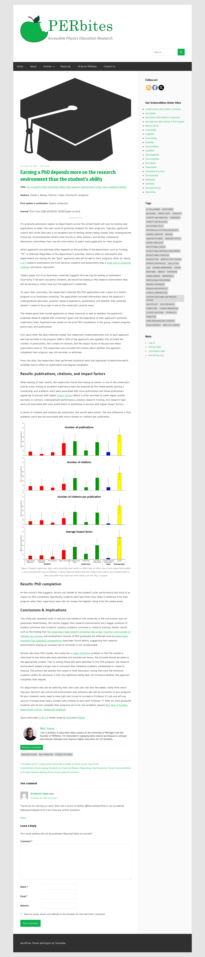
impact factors (65, 395)
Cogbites (149, 133)
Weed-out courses (171, 325)
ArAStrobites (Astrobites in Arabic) (163, 109)
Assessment (167, 209)
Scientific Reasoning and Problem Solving (161, 298)
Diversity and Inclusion (156, 222)
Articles (47, 66)
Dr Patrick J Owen (40, 793)
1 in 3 (23, 262)
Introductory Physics (156, 263)
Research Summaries (31, 747)
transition (151, 317)
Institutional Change (155, 247)
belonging (151, 213)
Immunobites (152, 158)
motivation (172, 272)
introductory (152, 259)
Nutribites (150, 163)
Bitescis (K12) (152, 125)
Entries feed (155, 346)
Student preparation (169, 308)
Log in (152, 342)
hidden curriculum (154, 243)
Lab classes (173, 263)
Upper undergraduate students (160, 321)
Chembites (150, 129)
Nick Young (45, 166)
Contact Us (109, 66)
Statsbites (150, 192)
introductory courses (171, 259)
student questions (155, 312)
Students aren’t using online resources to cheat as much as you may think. (60, 763)
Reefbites (150, 179)
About (33, 66)
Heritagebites (152, 154)
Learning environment (162, 268)
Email (24, 896)
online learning (153, 276)
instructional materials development (163, 251)
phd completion (46, 754)
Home (20, 66)
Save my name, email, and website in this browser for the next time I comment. (64, 914)
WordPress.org (156, 355)
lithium (177, 268)
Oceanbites (151, 167)
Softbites (150, 183)
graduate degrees (154, 238)
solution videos (167, 304)
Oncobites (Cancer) (155, 171)
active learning (153, 209)
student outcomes (63, 754)
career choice (164, 213)
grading (169, 234)
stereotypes (151, 308)
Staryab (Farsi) (153, 187)
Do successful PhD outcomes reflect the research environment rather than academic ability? (77, 187)
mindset (161, 272)
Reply (23, 817)
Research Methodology (157, 288)
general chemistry (154, 234)
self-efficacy (152, 304)
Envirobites (151, 138)
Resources (65, 66)
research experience (155, 284)
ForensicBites (152, 146)
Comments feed (157, 351)
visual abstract (153, 325)
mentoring (151, 272)
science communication (156, 293)
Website (24, 905)
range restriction (81, 653)
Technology (171, 312)
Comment (26, 841)
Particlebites (151, 175)
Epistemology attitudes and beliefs (162, 230)
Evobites (149, 142)
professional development (158, 280)
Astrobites (150, 113)
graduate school (29, 754)
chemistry (176, 213)
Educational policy (154, 226)
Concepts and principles (157, 218)
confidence (175, 218)
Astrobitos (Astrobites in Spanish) (162, 117)
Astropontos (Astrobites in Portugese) (164, 121)
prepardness (168, 276)
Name (24, 886)
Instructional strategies (157, 255)
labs (148, 268)
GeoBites (149, 150)
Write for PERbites (87, 66)
